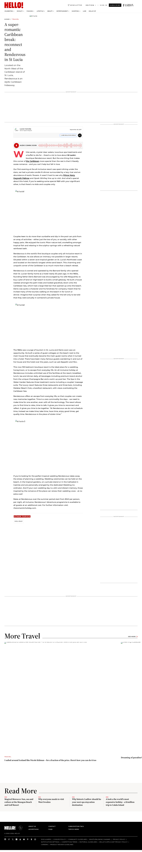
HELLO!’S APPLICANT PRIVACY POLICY (113, 842)
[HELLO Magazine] (13, 5)
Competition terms (69, 842)
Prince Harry (69, 175)
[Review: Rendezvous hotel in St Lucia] (128, 5)
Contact (52, 826)
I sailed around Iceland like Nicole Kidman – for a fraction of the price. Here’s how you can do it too (50, 760)
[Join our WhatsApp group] (35, 839)
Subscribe (115, 5)
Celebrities (8, 11)
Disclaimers (46, 839)
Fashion (30, 11)
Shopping (75, 11)
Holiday (19, 521)
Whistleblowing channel (100, 839)
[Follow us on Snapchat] (24, 839)
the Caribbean (32, 161)
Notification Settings (50, 842)
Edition (90, 5)
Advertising (33, 829)
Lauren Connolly (25, 129)
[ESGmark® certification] (19, 828)
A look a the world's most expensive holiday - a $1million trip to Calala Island (120, 802)
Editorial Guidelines (88, 842)
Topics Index (73, 829)
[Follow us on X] (13, 839)
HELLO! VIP (92, 11)
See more (132, 636)
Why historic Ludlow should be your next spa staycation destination (86, 802)
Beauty (50, 11)
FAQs (50, 829)
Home (7, 19)
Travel (15, 19)
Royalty (20, 11)
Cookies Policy (59, 839)
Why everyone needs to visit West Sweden (51, 801)
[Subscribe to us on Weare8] (31, 839)
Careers (44, 844)
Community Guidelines (77, 839)
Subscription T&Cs (75, 826)
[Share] (80, 135)
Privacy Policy (119, 839)
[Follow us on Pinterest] (28, 839)
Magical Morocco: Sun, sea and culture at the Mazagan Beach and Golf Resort (18, 802)
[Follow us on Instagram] (5, 839)
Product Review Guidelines (61, 844)
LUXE (84, 11)
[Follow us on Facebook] (9, 839)
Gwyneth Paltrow (21, 178)
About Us (32, 826)
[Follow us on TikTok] (16, 839)
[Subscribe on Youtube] (20, 839)
